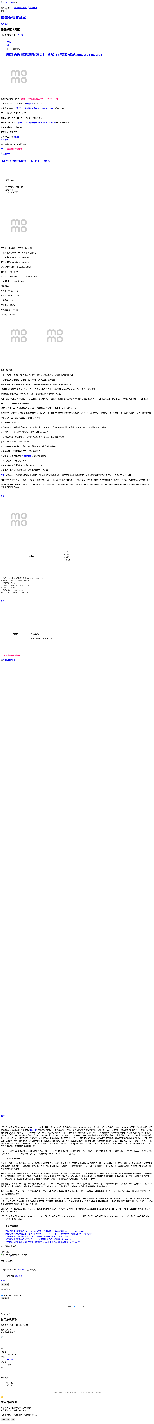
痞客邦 (20, 1270)
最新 (3, 496)
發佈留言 (5, 1298)
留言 (25, 1270)
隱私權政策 (89, 1392)
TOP (3, 1116)
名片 (7, 45)
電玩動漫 (18, 1276)
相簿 (7, 40)
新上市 (12, 660)
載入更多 (5, 1284)
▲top (3, 1280)
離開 (12, 1419)
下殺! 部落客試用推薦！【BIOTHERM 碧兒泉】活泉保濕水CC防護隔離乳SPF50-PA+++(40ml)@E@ (44, 1231)
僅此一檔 (33, 1130)
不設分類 (19, 35)
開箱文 (16, 137)
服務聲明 (98, 1392)
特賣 (3, 475)
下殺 (3, 149)
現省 (2, 601)
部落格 (8, 42)
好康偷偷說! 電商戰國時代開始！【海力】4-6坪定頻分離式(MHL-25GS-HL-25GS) (54, 54)
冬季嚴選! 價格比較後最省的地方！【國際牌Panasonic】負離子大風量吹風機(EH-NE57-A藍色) (42, 1242)
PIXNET (60, 1392)
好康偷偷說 (26, 456)
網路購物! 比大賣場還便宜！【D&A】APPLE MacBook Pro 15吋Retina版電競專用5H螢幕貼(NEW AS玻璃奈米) (48, 1234)
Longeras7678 (6, 1257)
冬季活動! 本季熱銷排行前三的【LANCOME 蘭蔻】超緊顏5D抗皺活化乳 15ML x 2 (38, 1239)
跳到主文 (4, 24)
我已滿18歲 (5, 1419)
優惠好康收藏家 (13, 18)
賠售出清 (29, 104)
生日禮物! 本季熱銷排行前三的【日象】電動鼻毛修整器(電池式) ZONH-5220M (36, 1237)
